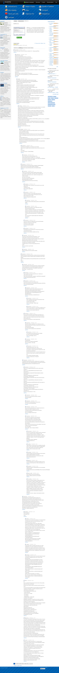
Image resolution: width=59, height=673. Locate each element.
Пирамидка (51, 61)
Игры (27, 10)
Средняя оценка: (16, 43)
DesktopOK (2, 21)
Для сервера (12, 10)
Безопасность (12, 6)
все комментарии (55, 94)
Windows (42, 43)
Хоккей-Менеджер (3, 83)
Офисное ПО (30, 14)
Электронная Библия (52, 47)
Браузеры (49, 99)
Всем (44, 43)
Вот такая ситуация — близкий (53, 87)
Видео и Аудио (30, 6)
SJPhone (2, 96)
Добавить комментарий (18, 665)
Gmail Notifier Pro (3, 34)
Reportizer (51, 35)
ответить (15, 52)
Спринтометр (51, 53)
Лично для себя (13, 14)
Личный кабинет (50, 2)
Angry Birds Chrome (4, 60)
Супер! (17, 44)
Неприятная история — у (52, 73)
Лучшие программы (51, 21)
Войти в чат (43, 668)
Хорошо (16, 44)
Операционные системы (51, 104)
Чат (56, 2)
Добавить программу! (29, 2)
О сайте (43, 2)
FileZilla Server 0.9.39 (4, 108)
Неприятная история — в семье (53, 92)
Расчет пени (2, 47)
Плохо (14, 44)
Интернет (45, 10)
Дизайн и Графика (48, 6)
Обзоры (32, 47)
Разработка (45, 14)
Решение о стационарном (52, 77)
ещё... (57, 66)
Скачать (19, 37)
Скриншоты (16, 47)
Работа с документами (51, 102)
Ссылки (29, 47)
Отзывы (21, 47)
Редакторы (53, 99)
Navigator (2, 72)
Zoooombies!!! (51, 37)
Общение (54, 96)
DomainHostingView (52, 26)
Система (11, 17)
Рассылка (38, 2)
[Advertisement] (27, 25)
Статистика (25, 47)
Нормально (15, 44)
